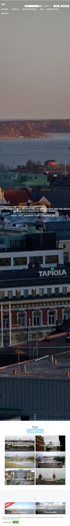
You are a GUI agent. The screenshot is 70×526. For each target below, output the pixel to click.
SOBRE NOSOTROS (52, 9)
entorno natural (29, 9)
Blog (42, 9)
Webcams (4, 9)
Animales (15, 9)
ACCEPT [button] (16, 522)
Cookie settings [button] (7, 522)
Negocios (4, 13)
